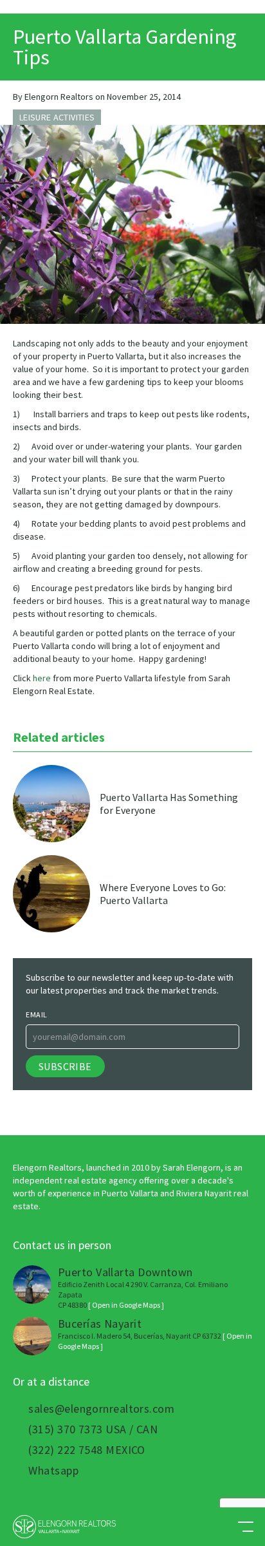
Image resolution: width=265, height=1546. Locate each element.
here (42, 678)
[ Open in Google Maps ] (126, 1305)
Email (37, 1014)
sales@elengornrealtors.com (101, 1409)
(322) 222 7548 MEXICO (86, 1450)
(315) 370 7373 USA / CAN (93, 1429)
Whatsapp (53, 1471)
